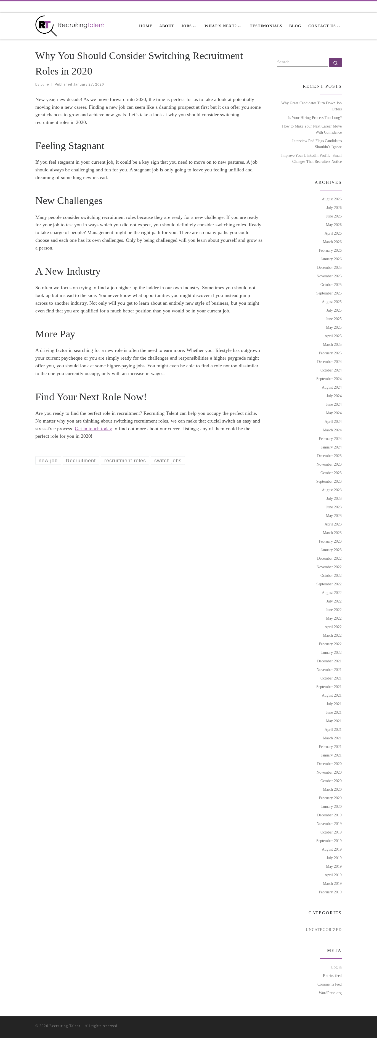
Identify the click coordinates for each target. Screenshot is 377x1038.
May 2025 (334, 327)
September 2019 (329, 840)
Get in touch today (93, 428)
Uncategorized (324, 929)
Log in (336, 967)
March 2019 (332, 883)
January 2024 (331, 447)
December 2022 (329, 558)
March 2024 (332, 430)
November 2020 (329, 772)
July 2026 (334, 207)
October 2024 (331, 370)
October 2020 (331, 781)
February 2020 (330, 798)
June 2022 (334, 609)
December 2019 (329, 815)
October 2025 (331, 284)
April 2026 (333, 233)
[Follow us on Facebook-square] (340, 7)
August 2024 (332, 387)
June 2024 (334, 404)
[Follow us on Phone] (308, 7)
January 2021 (331, 755)
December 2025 (329, 267)
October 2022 (331, 575)
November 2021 (329, 669)
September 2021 (329, 686)
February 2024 (330, 438)
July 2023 (334, 498)
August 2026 (332, 199)
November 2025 (329, 276)
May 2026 (334, 224)
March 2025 (332, 344)
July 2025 (334, 310)
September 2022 (329, 584)
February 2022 (330, 644)
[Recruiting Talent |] (69, 25)
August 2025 (332, 301)
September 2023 (329, 481)
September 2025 (329, 293)
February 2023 (330, 541)
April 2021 (333, 729)
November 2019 (329, 823)
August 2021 (332, 695)
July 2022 (334, 601)
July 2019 (334, 858)
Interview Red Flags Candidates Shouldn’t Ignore (317, 144)
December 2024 (329, 361)
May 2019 (334, 866)
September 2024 (329, 378)
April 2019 (333, 875)
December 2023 (329, 455)
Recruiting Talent (64, 1026)
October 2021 (331, 678)
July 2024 (334, 396)
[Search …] (335, 62)
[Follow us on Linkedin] (324, 7)
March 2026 (332, 242)
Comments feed (329, 984)
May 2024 (334, 413)
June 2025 (334, 319)
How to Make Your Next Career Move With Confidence (312, 129)
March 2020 (332, 789)
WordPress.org (330, 993)
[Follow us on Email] (316, 7)
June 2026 (334, 216)
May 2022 (334, 618)
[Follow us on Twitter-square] (332, 7)
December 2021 (329, 661)
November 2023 (329, 464)
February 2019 (330, 892)
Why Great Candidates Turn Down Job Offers (311, 106)
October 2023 (331, 473)
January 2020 (331, 806)
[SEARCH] (302, 62)
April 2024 (333, 421)
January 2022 (331, 652)
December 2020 (329, 763)
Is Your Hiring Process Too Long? (315, 117)
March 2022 (332, 635)
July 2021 (334, 704)
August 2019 (332, 849)
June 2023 (334, 507)
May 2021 (334, 721)
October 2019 (331, 832)
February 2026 (330, 250)
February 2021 (330, 746)
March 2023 (332, 532)
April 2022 (333, 627)
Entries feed (332, 975)
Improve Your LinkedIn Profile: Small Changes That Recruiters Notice (311, 158)
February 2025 (330, 353)
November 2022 (329, 567)
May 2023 (334, 515)
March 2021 (332, 738)
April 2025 (333, 336)
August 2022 (332, 592)
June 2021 (334, 712)
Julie (45, 84)
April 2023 (333, 524)
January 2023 (331, 550)
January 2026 (331, 259)
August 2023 (332, 490)
